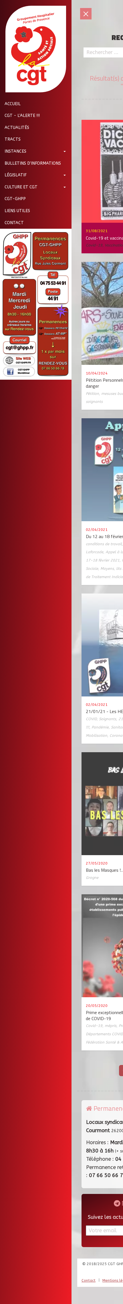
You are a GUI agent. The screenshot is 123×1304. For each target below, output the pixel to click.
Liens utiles (17, 210)
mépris (110, 1026)
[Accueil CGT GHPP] (33, 49)
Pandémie (100, 727)
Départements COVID (104, 1034)
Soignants (107, 719)
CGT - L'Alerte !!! (22, 115)
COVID (91, 719)
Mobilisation (96, 735)
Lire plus (64, 340)
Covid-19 (94, 245)
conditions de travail (104, 544)
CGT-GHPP (15, 198)
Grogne (92, 877)
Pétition (92, 393)
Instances (15, 151)
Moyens (107, 568)
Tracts (13, 139)
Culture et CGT (21, 187)
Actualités (17, 127)
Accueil (13, 103)
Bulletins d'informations (33, 163)
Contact (14, 222)
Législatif (16, 175)
